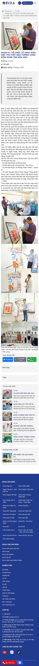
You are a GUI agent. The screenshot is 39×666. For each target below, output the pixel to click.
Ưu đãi (4, 584)
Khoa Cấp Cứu (7, 486)
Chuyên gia (5, 575)
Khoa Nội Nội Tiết (24, 514)
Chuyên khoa (6, 572)
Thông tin (5, 596)
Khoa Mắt (21, 526)
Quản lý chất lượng (8, 593)
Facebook (8, 359)
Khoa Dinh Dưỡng (8, 539)
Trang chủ (8, 11)
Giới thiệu (5, 569)
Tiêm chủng (6, 581)
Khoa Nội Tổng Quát (9, 511)
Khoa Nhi (6, 526)
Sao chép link (21, 359)
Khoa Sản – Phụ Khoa (25, 521)
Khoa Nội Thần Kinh (24, 511)
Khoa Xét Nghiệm (8, 554)
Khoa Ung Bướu (23, 505)
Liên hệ (4, 587)
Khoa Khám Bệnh (24, 486)
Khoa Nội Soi (6, 557)
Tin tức (17, 11)
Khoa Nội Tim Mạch (9, 514)
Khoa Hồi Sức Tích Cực (25, 535)
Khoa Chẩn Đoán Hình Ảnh (10, 548)
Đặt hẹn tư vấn (27, 3)
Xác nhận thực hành (8, 599)
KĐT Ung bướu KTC (8, 605)
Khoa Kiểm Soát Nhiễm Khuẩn (12, 560)
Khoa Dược (6, 551)
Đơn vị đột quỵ (7, 602)
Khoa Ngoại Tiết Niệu (10, 495)
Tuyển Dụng (6, 590)
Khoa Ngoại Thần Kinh (25, 489)
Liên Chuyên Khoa (8, 530)
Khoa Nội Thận (23, 518)
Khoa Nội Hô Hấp (8, 518)
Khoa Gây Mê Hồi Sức (10, 535)
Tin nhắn (31, 359)
